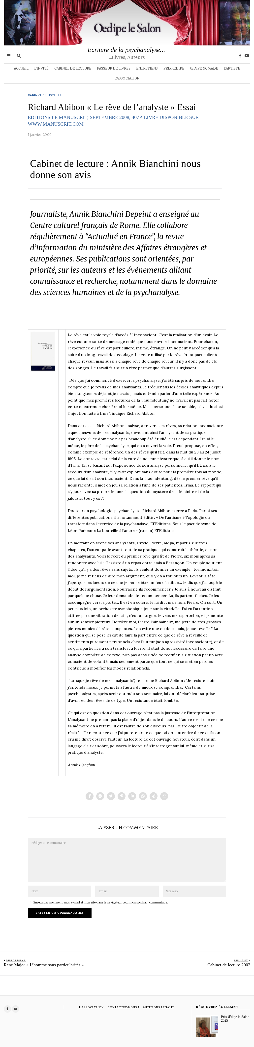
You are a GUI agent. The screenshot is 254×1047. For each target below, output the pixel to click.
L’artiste (232, 68)
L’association (127, 78)
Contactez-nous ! (123, 1007)
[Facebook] (240, 56)
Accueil (21, 68)
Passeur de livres (113, 68)
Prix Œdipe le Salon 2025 (235, 1019)
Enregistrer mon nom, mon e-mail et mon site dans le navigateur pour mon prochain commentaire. (100, 902)
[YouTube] (246, 56)
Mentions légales (159, 1007)
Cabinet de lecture (72, 68)
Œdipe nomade (204, 68)
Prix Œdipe (173, 68)
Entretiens (147, 68)
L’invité (41, 68)
